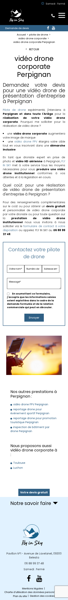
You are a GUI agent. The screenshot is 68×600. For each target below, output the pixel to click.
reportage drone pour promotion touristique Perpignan (33, 420)
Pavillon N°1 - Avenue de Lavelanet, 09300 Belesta (34, 555)
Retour (34, 49)
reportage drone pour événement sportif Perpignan (29, 411)
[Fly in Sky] (16, 16)
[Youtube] (53, 28)
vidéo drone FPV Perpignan (30, 404)
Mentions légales (32, 588)
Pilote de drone (14, 110)
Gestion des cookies (42, 596)
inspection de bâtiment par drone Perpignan (29, 429)
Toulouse (19, 463)
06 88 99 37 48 (53, 15)
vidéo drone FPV (25, 141)
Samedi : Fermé (34, 569)
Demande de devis (17, 28)
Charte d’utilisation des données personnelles (32, 592)
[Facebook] (48, 28)
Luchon (18, 468)
